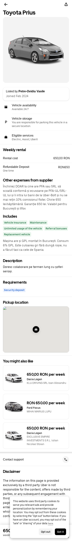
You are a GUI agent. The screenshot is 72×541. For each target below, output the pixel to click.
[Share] (66, 4)
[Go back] (5, 4)
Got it (60, 531)
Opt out (45, 531)
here (50, 523)
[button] (37, 158)
